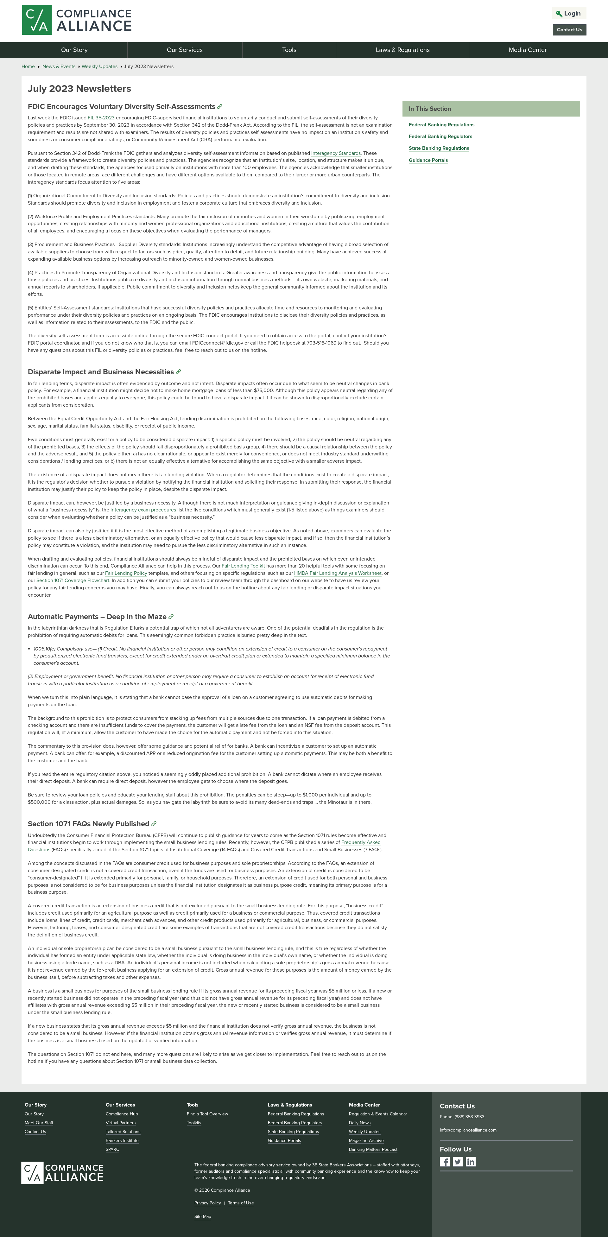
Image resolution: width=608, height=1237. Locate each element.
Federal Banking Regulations (442, 125)
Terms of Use (241, 1203)
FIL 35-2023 (101, 118)
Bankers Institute (122, 1140)
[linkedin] (471, 1162)
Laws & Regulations (403, 50)
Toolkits (194, 1123)
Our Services (185, 50)
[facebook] (445, 1162)
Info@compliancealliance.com (468, 1130)
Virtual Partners (121, 1123)
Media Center (528, 50)
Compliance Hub (122, 1114)
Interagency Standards (336, 153)
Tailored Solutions (123, 1131)
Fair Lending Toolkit (243, 566)
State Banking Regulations (439, 148)
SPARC (112, 1149)
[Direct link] (219, 106)
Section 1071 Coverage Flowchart (72, 580)
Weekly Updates (99, 66)
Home (28, 66)
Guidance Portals (428, 160)
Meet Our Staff (39, 1123)
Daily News (360, 1123)
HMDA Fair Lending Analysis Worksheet (338, 573)
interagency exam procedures (143, 510)
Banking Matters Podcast (373, 1149)
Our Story (74, 50)
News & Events (58, 66)
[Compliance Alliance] (113, 21)
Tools (289, 50)
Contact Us (569, 30)
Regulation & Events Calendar (378, 1114)
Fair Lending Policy (126, 573)
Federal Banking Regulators (440, 136)
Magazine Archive (366, 1140)
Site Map (202, 1216)
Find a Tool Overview (207, 1114)
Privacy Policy (207, 1203)
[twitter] (458, 1162)
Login (572, 13)
